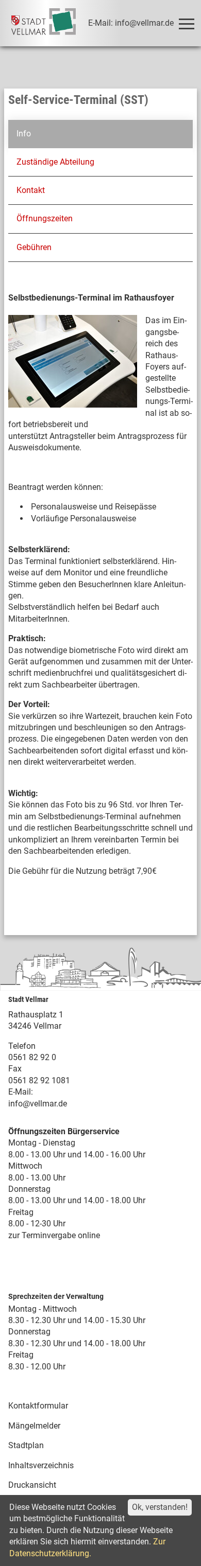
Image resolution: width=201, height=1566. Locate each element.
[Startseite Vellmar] (43, 23)
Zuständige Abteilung (55, 162)
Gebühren (34, 247)
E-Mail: (20, 1092)
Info (23, 133)
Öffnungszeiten (44, 218)
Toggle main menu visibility (186, 23)
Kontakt (30, 190)
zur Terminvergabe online (54, 1235)
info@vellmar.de (37, 1103)
